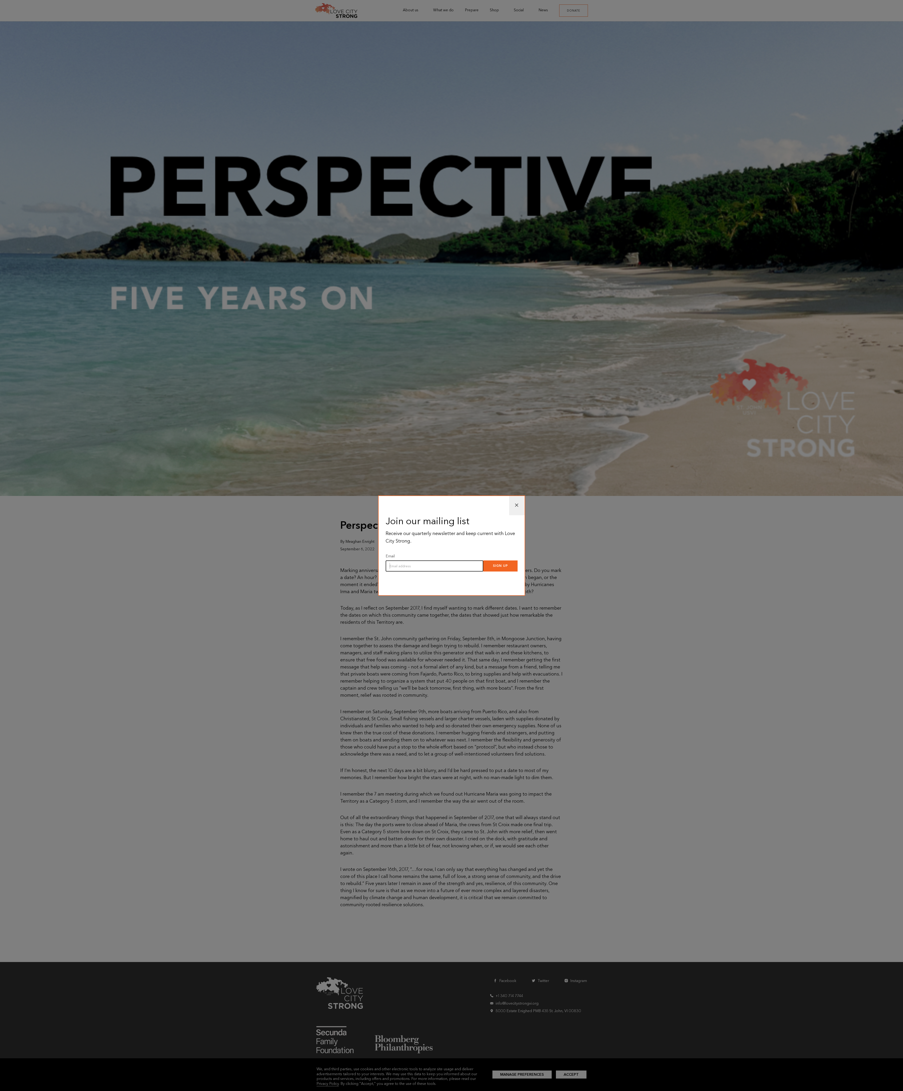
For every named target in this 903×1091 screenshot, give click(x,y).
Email (390, 556)
